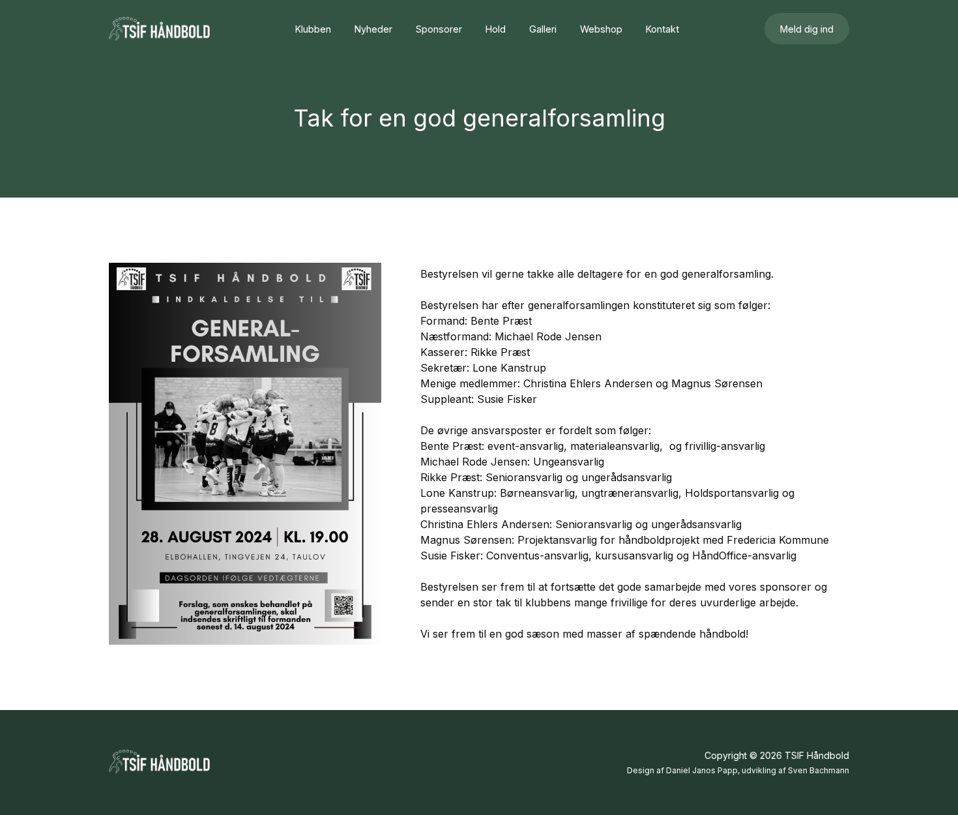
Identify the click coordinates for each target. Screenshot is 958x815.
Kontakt (662, 29)
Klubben (313, 29)
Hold (496, 29)
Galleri (543, 29)
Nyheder (373, 29)
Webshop (601, 29)
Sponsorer (439, 29)
